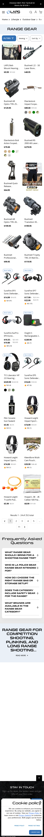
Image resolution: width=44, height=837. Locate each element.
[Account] (35, 12)
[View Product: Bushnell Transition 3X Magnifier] (32, 206)
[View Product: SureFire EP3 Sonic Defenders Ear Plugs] (12, 277)
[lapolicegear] (13, 12)
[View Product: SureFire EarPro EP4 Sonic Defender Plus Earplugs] (12, 320)
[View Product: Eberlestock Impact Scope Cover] (32, 88)
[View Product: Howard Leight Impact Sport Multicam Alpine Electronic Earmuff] (12, 444)
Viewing (22, 38)
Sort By (35, 39)
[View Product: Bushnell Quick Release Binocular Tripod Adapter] (12, 170)
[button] (25, 112)
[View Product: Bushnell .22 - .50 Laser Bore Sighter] (32, 52)
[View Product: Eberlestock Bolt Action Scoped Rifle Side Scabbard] (12, 127)
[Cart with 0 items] (40, 12)
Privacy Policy (34, 813)
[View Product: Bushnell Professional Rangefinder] (12, 242)
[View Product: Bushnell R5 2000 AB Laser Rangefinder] (32, 127)
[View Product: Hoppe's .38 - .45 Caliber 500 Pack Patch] (32, 483)
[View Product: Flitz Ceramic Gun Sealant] (12, 405)
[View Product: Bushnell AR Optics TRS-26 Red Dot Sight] (12, 206)
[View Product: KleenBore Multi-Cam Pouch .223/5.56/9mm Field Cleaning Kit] (32, 444)
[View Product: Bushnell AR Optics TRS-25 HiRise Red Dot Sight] (12, 88)
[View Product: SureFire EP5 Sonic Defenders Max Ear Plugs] (32, 362)
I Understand (35, 832)
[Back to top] (39, 778)
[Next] (24, 526)
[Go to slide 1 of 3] (40, 4)
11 (19, 527)
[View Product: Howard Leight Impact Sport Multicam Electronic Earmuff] (32, 405)
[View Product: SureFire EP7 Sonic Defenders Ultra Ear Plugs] (32, 277)
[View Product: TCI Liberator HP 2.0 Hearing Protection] (12, 362)
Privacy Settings (25, 815)
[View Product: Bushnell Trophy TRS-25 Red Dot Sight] (32, 242)
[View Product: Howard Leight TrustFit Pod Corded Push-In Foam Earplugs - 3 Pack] (12, 483)
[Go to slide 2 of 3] (3, 4)
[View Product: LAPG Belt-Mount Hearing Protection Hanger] (12, 52)
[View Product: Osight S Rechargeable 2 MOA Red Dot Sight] (32, 320)
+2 (9, 155)
